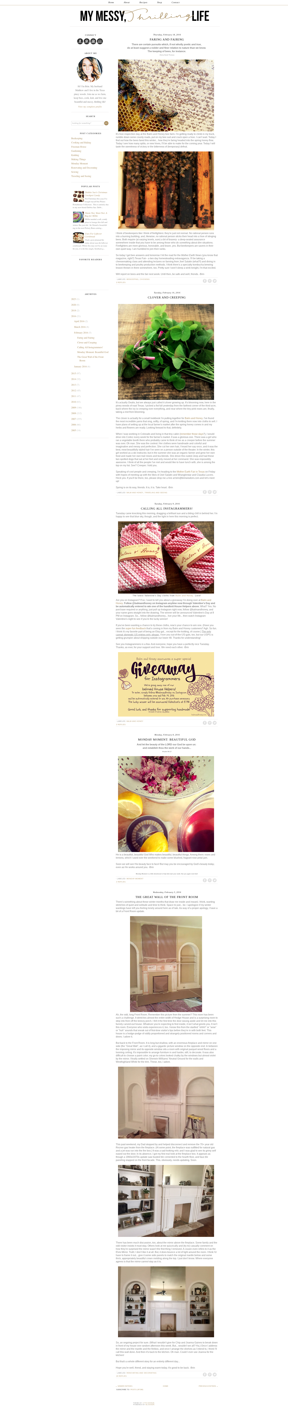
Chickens (145, 279)
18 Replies (121, 1376)
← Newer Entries (124, 1386)
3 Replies (121, 282)
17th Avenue (148, 1403)
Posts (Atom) (136, 1389)
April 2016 (79, 321)
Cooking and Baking (81, 142)
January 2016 (80, 366)
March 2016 (80, 326)
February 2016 (81, 332)
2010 (74, 401)
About (127, 2)
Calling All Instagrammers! (167, 508)
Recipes (143, 2)
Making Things (78, 159)
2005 (74, 430)
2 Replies (121, 724)
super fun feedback (136, 628)
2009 (74, 407)
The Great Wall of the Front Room (166, 897)
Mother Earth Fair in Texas (190, 471)
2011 (74, 396)
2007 (74, 418)
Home (111, 2)
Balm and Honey (194, 418)
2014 (74, 379)
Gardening (76, 150)
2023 (74, 299)
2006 (74, 424)
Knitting (75, 155)
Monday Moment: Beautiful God (167, 739)
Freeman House (78, 146)
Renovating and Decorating (142, 1373)
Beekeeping (133, 279)
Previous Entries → (208, 1386)
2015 (74, 373)
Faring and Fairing (167, 39)
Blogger (150, 1404)
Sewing (74, 171)
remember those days (191, 434)
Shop (159, 2)
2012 (74, 390)
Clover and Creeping (167, 297)
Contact (176, 2)
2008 (74, 413)
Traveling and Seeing (156, 492)
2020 (74, 304)
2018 (74, 310)
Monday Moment (135, 879)
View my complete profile (90, 107)
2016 (74, 316)
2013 (74, 384)
